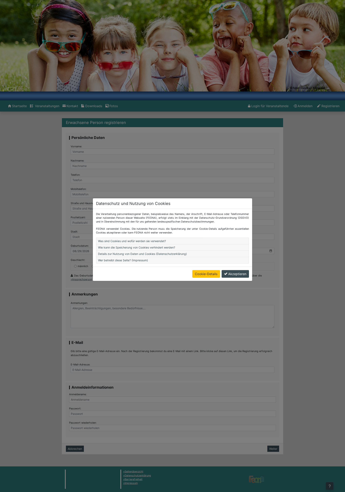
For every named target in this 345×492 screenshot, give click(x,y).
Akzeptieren (237, 274)
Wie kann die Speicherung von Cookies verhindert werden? (136, 247)
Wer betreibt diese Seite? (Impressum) (123, 260)
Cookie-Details (206, 274)
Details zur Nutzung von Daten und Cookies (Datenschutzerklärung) (142, 253)
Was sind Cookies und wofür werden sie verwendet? (132, 241)
